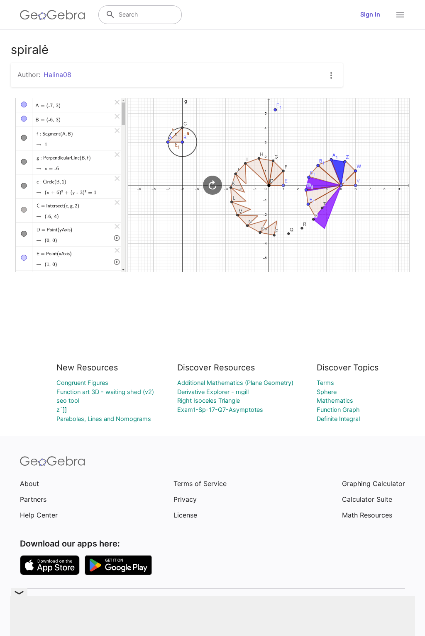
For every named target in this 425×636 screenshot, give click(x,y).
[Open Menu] (400, 15)
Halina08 (57, 74)
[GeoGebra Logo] (52, 15)
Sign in (370, 14)
